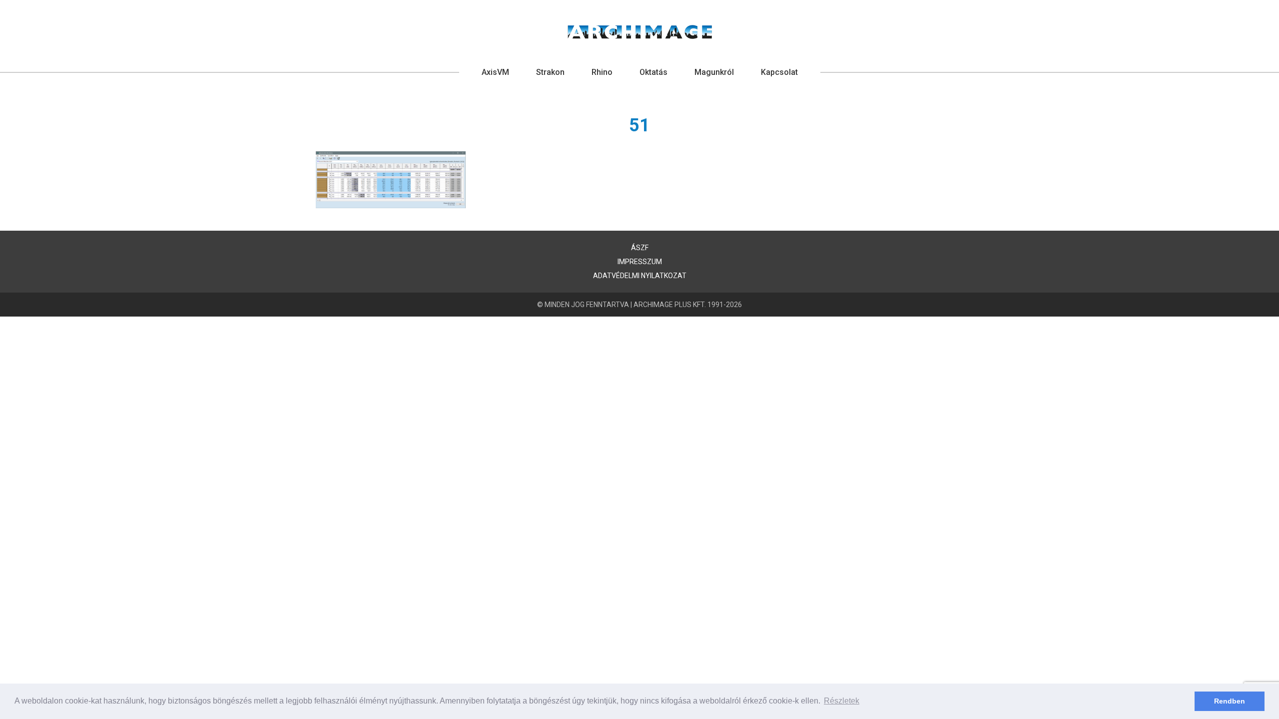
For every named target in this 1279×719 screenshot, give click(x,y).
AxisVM (495, 72)
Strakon (550, 72)
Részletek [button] (841, 701)
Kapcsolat (779, 72)
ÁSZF (639, 248)
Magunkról (714, 72)
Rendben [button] (1229, 701)
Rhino (602, 72)
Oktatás (653, 72)
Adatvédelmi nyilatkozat (639, 276)
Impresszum (640, 262)
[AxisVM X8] (640, 32)
